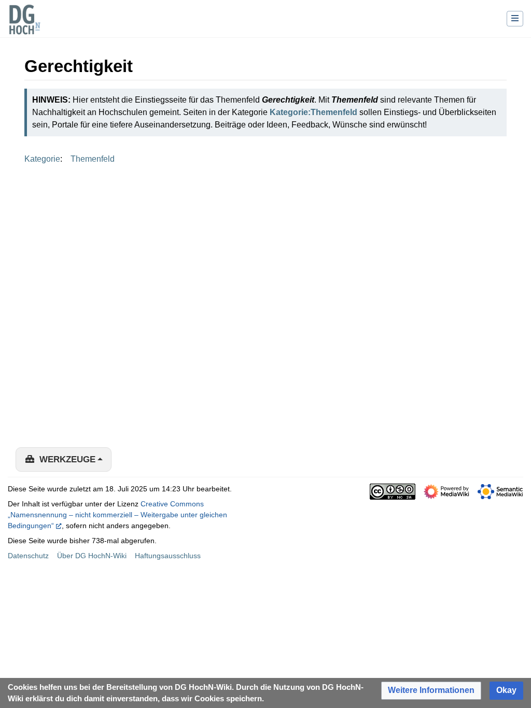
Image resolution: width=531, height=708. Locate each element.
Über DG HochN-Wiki (92, 555)
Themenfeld (93, 158)
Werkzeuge (67, 459)
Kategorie (42, 158)
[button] (431, 691)
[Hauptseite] (24, 26)
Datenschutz (28, 555)
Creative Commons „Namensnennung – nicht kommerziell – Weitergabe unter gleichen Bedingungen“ (117, 515)
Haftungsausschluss (168, 555)
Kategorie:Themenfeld (313, 112)
